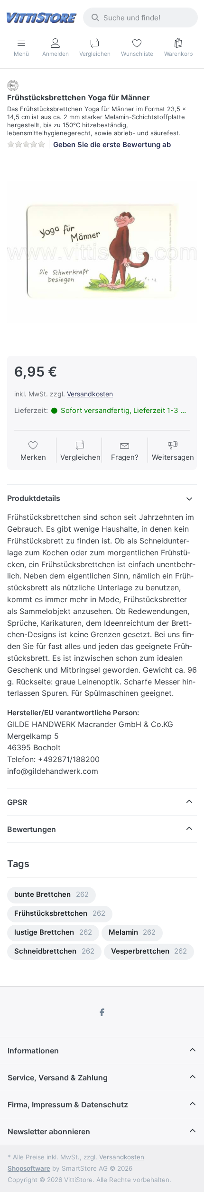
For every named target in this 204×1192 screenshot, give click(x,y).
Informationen (33, 1050)
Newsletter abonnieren (49, 1131)
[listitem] (102, 251)
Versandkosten (90, 394)
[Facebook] (102, 1012)
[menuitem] (51, 895)
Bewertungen (31, 829)
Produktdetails (33, 498)
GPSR (17, 802)
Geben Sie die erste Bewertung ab (112, 144)
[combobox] (140, 17)
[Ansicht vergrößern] (102, 251)
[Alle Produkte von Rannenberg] (13, 84)
